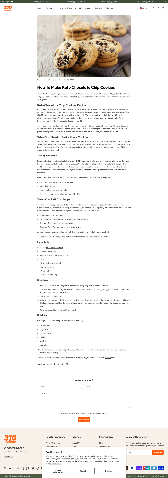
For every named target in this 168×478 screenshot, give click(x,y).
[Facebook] (18, 468)
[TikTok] (37, 468)
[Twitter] (23, 468)
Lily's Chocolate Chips (49, 274)
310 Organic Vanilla (99, 128)
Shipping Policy (143, 476)
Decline (108, 471)
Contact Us (8, 456)
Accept (83, 471)
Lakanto (58, 255)
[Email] (67, 364)
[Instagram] (27, 468)
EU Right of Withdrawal (157, 476)
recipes (108, 357)
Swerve (49, 255)
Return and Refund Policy (129, 476)
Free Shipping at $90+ (40, 2)
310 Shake (53, 215)
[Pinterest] (32, 468)
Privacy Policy (55, 463)
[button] (152, 8)
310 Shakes (84, 169)
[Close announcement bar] (165, 1)
